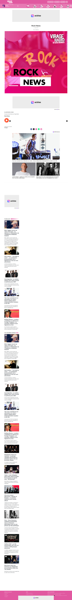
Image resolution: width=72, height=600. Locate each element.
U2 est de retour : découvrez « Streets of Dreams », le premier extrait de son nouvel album (10, 498)
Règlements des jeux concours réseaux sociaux (56, 593)
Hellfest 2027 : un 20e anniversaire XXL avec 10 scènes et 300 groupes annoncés (11, 546)
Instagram (6, 595)
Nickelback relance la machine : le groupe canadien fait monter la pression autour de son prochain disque (10, 457)
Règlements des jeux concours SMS (54, 594)
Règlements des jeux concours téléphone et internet (57, 595)
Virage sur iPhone (29, 593)
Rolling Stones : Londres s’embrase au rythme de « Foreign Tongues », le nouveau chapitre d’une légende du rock (11, 322)
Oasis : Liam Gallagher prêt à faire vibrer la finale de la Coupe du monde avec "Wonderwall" (11, 477)
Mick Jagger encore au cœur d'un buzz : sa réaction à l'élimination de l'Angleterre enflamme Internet (11, 233)
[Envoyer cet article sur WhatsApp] (38, 129)
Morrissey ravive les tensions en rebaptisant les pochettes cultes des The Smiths (11, 567)
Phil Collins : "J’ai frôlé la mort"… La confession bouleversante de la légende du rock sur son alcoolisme (11, 259)
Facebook (6, 593)
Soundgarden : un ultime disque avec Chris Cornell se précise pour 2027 (11, 280)
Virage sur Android (29, 594)
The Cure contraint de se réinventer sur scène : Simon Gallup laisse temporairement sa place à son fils (11, 300)
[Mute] (18, 6)
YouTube (6, 596)
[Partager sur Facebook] (31, 129)
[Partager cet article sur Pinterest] (36, 129)
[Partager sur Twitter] (33, 129)
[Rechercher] (67, 2)
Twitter (5, 594)
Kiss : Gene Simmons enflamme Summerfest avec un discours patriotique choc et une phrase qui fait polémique (11, 523)
